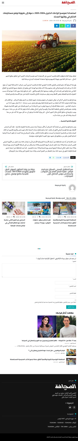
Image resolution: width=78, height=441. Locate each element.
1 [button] (39, 248)
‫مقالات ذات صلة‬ (71, 198)
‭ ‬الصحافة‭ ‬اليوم (73, 343)
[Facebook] (74, 407)
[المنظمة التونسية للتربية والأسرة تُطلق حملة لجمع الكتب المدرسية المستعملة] (64, 208)
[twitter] (67, 26)
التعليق (74, 261)
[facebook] (73, 26)
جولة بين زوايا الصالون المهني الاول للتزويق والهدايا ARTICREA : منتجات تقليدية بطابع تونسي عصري (20, 170)
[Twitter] (70, 407)
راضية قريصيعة (67, 21)
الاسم (74, 279)
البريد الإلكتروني (72, 286)
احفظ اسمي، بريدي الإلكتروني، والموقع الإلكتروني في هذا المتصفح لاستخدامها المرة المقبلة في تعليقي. (55, 302)
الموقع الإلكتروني (73, 293)
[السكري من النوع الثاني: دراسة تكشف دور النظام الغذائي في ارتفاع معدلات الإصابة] (13, 208)
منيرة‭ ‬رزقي (63, 353)
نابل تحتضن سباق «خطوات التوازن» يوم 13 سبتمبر (42, 221)
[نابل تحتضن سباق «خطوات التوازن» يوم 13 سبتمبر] (39, 208)
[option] (64, 214)
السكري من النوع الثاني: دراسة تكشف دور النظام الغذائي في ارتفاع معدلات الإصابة (14, 222)
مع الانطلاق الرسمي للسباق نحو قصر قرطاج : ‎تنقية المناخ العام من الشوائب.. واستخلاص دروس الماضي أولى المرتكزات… (56, 171)
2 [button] (38, 248)
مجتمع (55, 213)
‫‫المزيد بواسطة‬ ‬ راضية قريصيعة (55, 198)
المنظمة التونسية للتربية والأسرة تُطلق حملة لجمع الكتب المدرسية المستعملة (64, 222)
